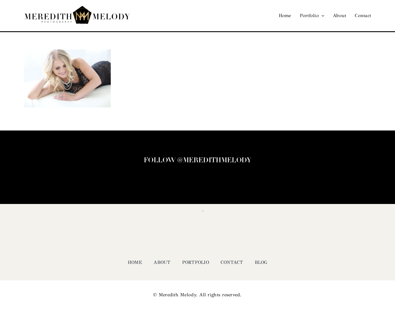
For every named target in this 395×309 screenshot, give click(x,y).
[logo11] (77, 8)
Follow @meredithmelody (197, 160)
